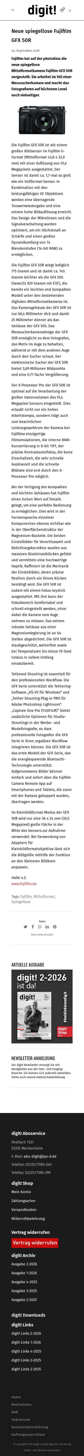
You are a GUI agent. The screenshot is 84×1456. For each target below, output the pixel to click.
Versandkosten (23, 1210)
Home (16, 1397)
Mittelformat (44, 896)
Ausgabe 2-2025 (24, 1300)
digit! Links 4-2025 (26, 1351)
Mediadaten (21, 1405)
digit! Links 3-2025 (26, 1360)
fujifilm (26, 896)
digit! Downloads (28, 1315)
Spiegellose (21, 902)
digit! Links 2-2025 (26, 1369)
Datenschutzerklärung (50, 1077)
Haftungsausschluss (28, 1435)
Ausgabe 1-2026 (24, 1273)
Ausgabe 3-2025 (24, 1291)
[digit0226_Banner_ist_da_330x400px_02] (42, 1006)
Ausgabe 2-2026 (24, 1264)
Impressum (20, 1420)
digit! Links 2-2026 (26, 1333)
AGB (14, 1412)
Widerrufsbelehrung (28, 1218)
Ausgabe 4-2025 (24, 1282)
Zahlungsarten (23, 1201)
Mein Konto (21, 1192)
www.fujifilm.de (24, 884)
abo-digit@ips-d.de (40, 1156)
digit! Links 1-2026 (26, 1342)
